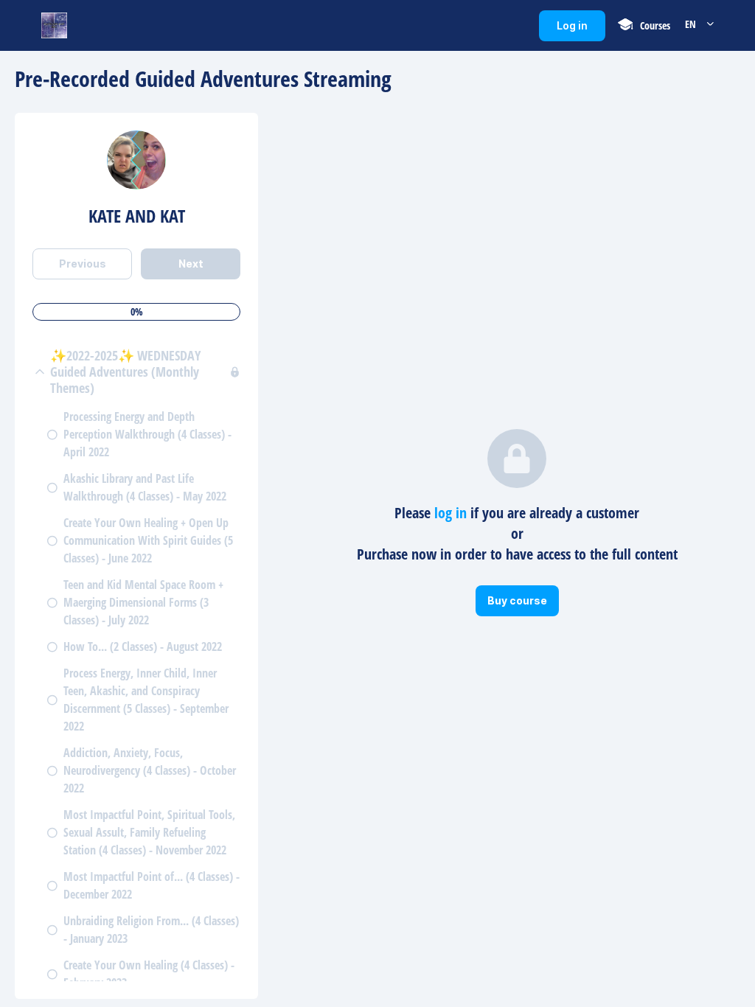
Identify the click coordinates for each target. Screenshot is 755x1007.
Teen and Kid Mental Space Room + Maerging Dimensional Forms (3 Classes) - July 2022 (143, 602)
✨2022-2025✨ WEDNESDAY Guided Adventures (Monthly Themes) (125, 371)
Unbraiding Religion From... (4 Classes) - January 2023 (151, 930)
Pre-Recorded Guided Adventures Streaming (203, 78)
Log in (581, 30)
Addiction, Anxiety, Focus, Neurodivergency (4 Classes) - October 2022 (149, 770)
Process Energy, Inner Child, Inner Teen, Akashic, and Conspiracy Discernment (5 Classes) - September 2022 (146, 699)
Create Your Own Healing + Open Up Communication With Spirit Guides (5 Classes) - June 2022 (148, 540)
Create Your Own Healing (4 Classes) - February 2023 (148, 974)
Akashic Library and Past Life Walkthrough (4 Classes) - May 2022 (144, 487)
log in (450, 513)
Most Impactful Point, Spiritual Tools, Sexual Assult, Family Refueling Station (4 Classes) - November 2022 (149, 832)
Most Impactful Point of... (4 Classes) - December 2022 (151, 885)
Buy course (523, 605)
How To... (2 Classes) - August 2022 (142, 646)
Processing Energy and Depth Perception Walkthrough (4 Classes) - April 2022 (147, 434)
